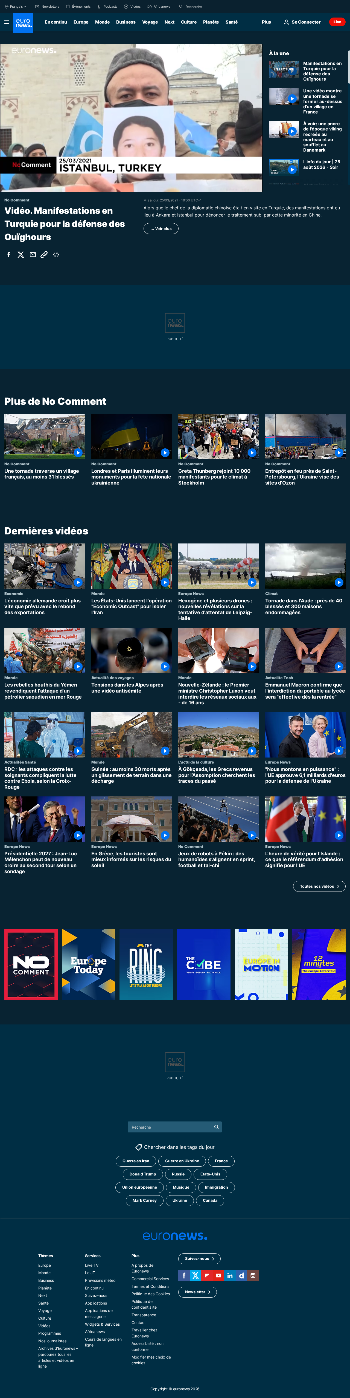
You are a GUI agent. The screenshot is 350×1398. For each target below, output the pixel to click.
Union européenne (139, 1187)
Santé (232, 22)
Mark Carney (145, 1200)
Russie (178, 1174)
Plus (135, 1255)
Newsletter (195, 1291)
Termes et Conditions (150, 1286)
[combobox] (209, 6)
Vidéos (44, 1325)
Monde (102, 22)
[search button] (181, 6)
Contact (139, 1322)
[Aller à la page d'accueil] (23, 23)
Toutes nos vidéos (317, 886)
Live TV (91, 1265)
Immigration (216, 1187)
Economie (14, 593)
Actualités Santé (20, 762)
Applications (96, 1303)
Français (16, 6)
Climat (271, 593)
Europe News (191, 593)
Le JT (90, 1272)
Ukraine (180, 1200)
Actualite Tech (279, 678)
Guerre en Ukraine (182, 1160)
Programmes (49, 1333)
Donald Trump (143, 1174)
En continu (56, 22)
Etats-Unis (210, 1174)
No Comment (17, 464)
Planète (211, 22)
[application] (131, 118)
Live (337, 21)
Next (169, 22)
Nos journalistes (52, 1341)
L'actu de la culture (196, 762)
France (221, 1160)
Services (93, 1255)
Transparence (144, 1314)
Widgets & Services (102, 1324)
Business (125, 22)
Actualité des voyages (112, 678)
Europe (81, 22)
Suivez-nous (96, 1295)
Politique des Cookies (151, 1293)
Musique (181, 1187)
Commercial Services (150, 1278)
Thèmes (45, 1255)
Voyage (150, 22)
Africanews (95, 1331)
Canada (210, 1200)
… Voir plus (161, 228)
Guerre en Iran (135, 1160)
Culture (189, 22)
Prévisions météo (100, 1280)
